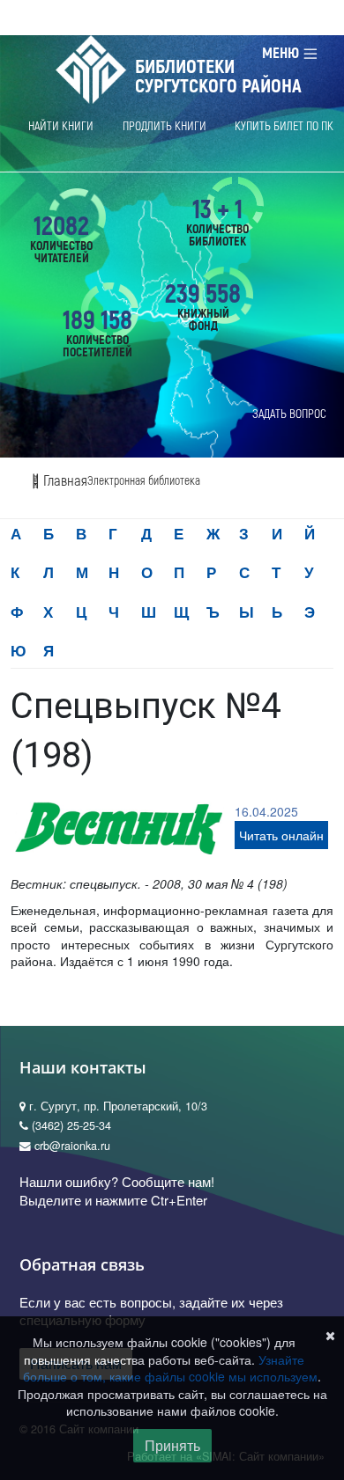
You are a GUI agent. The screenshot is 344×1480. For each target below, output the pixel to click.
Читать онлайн (281, 835)
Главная (63, 481)
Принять (172, 1445)
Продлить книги (164, 126)
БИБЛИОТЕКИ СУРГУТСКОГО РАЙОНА (218, 77)
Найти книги (60, 126)
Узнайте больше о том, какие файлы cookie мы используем (170, 1368)
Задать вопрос (289, 414)
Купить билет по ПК (284, 126)
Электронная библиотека (143, 480)
